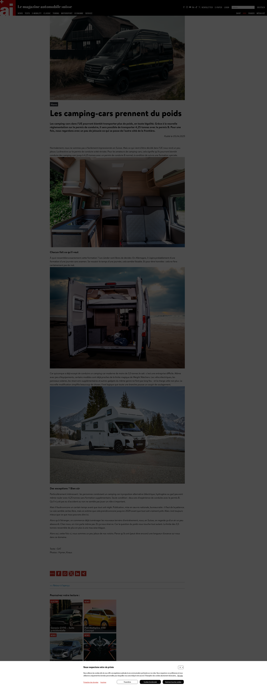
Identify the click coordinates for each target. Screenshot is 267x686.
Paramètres (127, 682)
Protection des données (90, 682)
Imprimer (103, 682)
